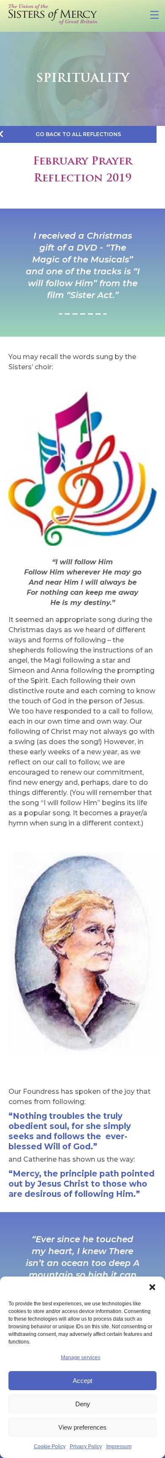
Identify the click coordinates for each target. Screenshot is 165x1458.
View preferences (82, 1427)
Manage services (80, 1357)
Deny (82, 1404)
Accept (82, 1380)
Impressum (119, 1447)
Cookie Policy (50, 1447)
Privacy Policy (86, 1447)
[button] (152, 1287)
